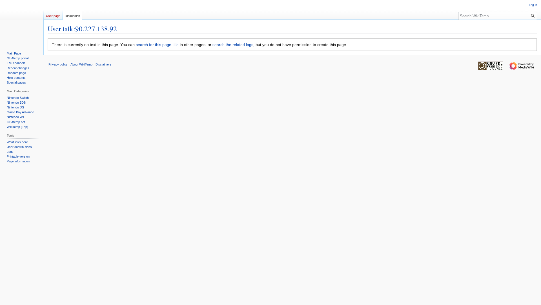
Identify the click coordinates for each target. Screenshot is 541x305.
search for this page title (157, 44)
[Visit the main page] (21, 22)
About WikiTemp (81, 64)
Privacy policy (58, 64)
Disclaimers (104, 64)
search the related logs (232, 44)
